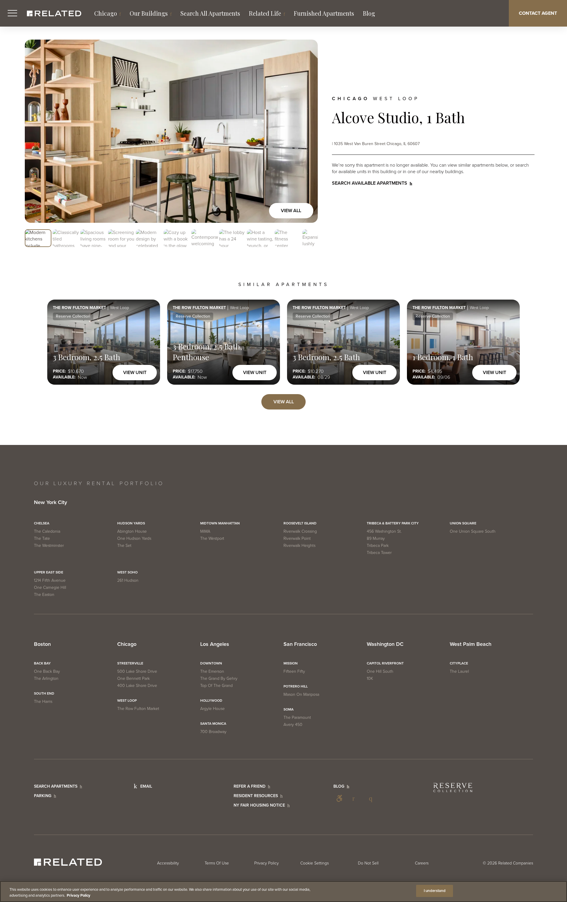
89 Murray (376, 538)
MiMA (205, 531)
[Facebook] (355, 798)
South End (44, 693)
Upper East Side (48, 572)
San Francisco (300, 644)
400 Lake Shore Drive (137, 685)
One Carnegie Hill (50, 587)
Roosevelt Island (300, 523)
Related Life (265, 13)
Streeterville (130, 663)
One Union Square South (473, 531)
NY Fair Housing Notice (259, 805)
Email (146, 786)
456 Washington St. (384, 531)
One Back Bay (47, 671)
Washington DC (385, 644)
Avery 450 (293, 724)
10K (370, 678)
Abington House (132, 531)
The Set (124, 545)
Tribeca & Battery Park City (393, 523)
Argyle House (212, 708)
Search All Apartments (210, 13)
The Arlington (46, 678)
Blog (369, 13)
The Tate (42, 538)
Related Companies (515, 863)
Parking (42, 795)
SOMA (289, 709)
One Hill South (380, 671)
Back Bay (42, 663)
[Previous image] (35, 131)
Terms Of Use (217, 863)
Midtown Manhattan (220, 523)
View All (291, 211)
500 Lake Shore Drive (137, 671)
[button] (38, 238)
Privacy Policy (266, 863)
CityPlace (459, 663)
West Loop (127, 700)
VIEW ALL (283, 402)
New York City (50, 503)
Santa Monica (213, 723)
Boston (42, 644)
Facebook (355, 798)
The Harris (43, 701)
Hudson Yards (131, 523)
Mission (291, 663)
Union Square (463, 523)
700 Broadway (213, 731)
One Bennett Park (133, 678)
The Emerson (212, 671)
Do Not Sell (368, 863)
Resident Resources (256, 795)
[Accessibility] (339, 798)
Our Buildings (149, 13)
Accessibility (339, 798)
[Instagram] (372, 798)
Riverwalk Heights (299, 545)
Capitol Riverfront (385, 663)
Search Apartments (55, 786)
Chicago (105, 13)
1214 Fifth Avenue (50, 580)
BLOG (338, 786)
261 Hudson (128, 580)
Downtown (211, 663)
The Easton (44, 594)
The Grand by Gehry (218, 678)
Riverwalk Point (297, 538)
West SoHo (127, 572)
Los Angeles (214, 644)
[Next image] (307, 131)
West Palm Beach (470, 644)
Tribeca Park (378, 545)
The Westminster (49, 545)
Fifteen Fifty (294, 671)
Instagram (372, 798)
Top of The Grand (216, 685)
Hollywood (211, 700)
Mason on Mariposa (301, 694)
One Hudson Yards (134, 538)
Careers (421, 863)
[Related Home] (54, 13)
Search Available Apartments (369, 183)
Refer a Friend (249, 786)
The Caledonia (47, 531)
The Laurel (459, 671)
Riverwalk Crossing (300, 531)
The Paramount (297, 717)
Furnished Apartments (324, 13)
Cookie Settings (314, 863)
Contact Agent (538, 13)
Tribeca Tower (379, 552)
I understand (435, 890)
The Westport (212, 538)
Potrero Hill (296, 686)
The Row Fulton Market (138, 708)
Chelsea (41, 523)
